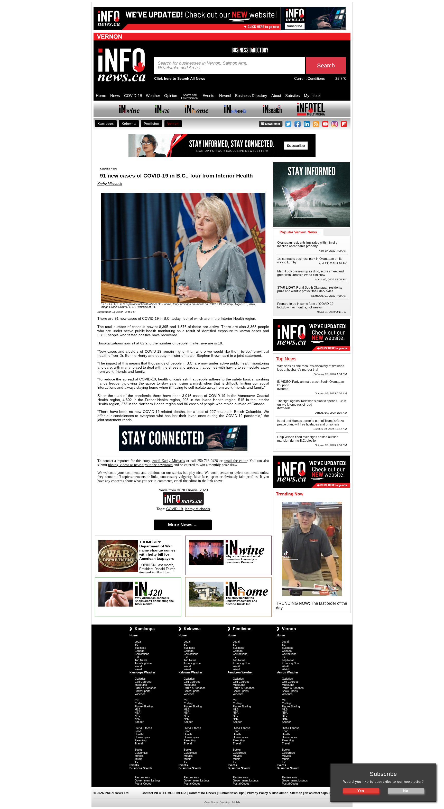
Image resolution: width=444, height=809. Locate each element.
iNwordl (224, 95)
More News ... (183, 524)
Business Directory (251, 95)
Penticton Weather (240, 672)
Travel (139, 743)
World (138, 666)
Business (140, 647)
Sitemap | (297, 793)
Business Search (141, 768)
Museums (141, 684)
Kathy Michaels (109, 184)
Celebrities (141, 752)
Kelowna (129, 124)
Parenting (140, 740)
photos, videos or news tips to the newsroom (140, 465)
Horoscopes (142, 737)
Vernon (173, 124)
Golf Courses (143, 681)
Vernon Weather (287, 672)
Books (139, 749)
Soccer (139, 721)
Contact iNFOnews (202, 793)
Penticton (151, 124)
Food (138, 731)
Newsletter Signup (317, 793)
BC (136, 644)
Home (101, 95)
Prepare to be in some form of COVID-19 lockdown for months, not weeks (305, 305)
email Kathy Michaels (168, 461)
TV (136, 761)
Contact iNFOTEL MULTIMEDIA (164, 793)
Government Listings (148, 780)
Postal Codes (143, 783)
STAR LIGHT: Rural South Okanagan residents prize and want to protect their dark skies (309, 289)
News (115, 95)
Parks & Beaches (145, 687)
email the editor (235, 461)
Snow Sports (143, 690)
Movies (139, 755)
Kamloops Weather (142, 672)
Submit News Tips (231, 793)
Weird (138, 669)
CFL (137, 700)
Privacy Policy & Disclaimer (267, 793)
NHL (137, 718)
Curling (139, 703)
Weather (153, 95)
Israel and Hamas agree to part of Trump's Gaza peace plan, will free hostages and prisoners (310, 422)
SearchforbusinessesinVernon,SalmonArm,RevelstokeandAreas (202, 65)
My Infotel (312, 95)
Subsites (292, 95)
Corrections (142, 653)
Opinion (170, 95)
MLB (137, 709)
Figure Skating (144, 706)
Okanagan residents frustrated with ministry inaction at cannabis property (307, 244)
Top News (141, 660)
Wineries (140, 694)
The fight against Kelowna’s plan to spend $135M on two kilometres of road (311, 402)
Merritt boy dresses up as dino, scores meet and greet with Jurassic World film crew (310, 273)
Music (138, 758)
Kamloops (106, 124)
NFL (137, 715)
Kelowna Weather (190, 672)
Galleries (140, 678)
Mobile (236, 802)
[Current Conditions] (330, 80)
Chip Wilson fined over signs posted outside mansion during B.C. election (307, 438)
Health (139, 734)
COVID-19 (133, 95)
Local (138, 641)
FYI (137, 657)
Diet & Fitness (143, 728)
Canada (139, 650)
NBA (137, 712)
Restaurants (142, 777)
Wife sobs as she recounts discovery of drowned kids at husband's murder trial (310, 367)
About (276, 95)
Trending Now (143, 663)
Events (208, 95)
